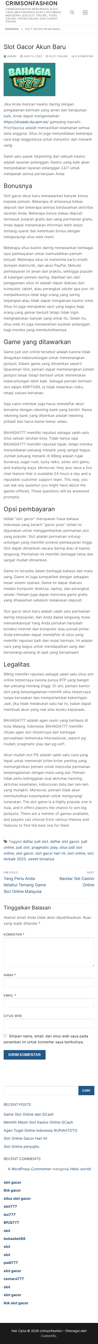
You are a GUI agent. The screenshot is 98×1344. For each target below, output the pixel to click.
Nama (10, 975)
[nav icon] (85, 12)
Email (10, 995)
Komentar (14, 934)
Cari (86, 1090)
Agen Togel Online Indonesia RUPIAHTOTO (40, 1130)
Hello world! (80, 1169)
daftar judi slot (35, 841)
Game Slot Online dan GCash (29, 1114)
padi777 (11, 1262)
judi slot (23, 847)
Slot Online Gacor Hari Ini (25, 1138)
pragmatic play (44, 847)
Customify (48, 1336)
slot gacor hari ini (50, 853)
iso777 (10, 1214)
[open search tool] (72, 12)
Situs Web (13, 1016)
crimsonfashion (31, 3)
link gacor (12, 1190)
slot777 (10, 1206)
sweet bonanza (41, 859)
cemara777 (14, 1278)
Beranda (12, 29)
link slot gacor (16, 1303)
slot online (76, 853)
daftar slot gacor (64, 841)
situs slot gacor (17, 1198)
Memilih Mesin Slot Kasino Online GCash (38, 1122)
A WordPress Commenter (29, 1169)
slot (7, 1230)
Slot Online (58, 56)
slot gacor (24, 853)
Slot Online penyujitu (21, 1146)
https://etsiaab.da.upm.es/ (26, 122)
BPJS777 (11, 1222)
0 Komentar (83, 56)
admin (12, 56)
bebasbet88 (15, 1238)
